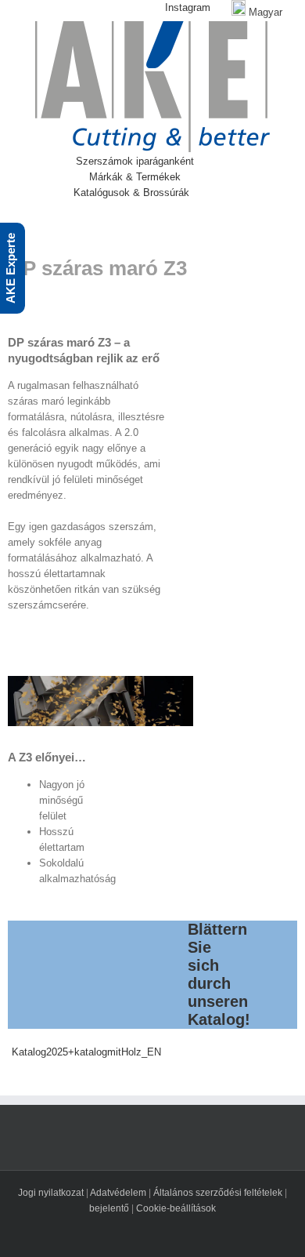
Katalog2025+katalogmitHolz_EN (86, 1052)
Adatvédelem (118, 1192)
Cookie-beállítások (176, 1208)
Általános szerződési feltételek (217, 1192)
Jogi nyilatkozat (51, 1192)
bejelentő (109, 1208)
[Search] (228, 193)
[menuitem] (178, 8)
